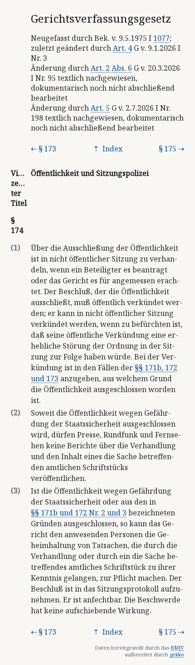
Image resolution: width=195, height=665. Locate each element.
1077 (161, 38)
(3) (15, 490)
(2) (15, 412)
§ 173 (47, 149)
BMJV (177, 647)
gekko (177, 654)
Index (111, 149)
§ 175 (167, 149)
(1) (15, 247)
